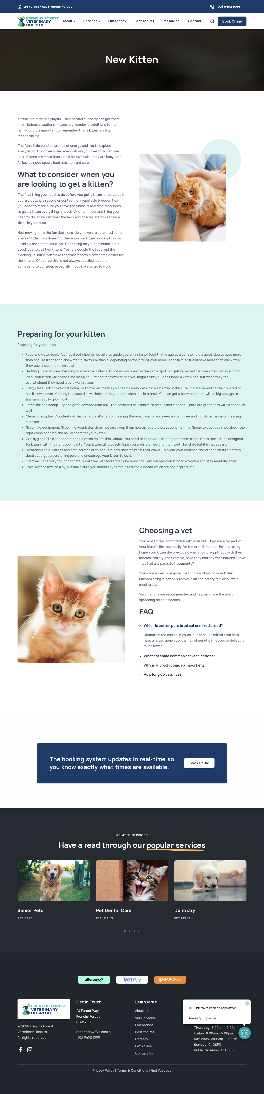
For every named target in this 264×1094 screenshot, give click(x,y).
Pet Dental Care (113, 910)
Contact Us (144, 1053)
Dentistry (184, 910)
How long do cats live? (163, 674)
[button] (244, 1033)
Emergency (117, 21)
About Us (142, 1011)
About (67, 21)
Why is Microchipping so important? (174, 665)
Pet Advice (171, 21)
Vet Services (145, 1018)
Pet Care (25, 918)
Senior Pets (30, 910)
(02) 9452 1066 (228, 6)
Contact (195, 21)
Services (90, 21)
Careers (141, 1039)
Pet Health (105, 918)
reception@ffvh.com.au (94, 1031)
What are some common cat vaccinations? (179, 656)
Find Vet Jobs (161, 1070)
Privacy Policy (103, 1070)
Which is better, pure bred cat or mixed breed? (183, 625)
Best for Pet (144, 21)
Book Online (232, 21)
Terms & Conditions (132, 1070)
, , (88, 1016)
